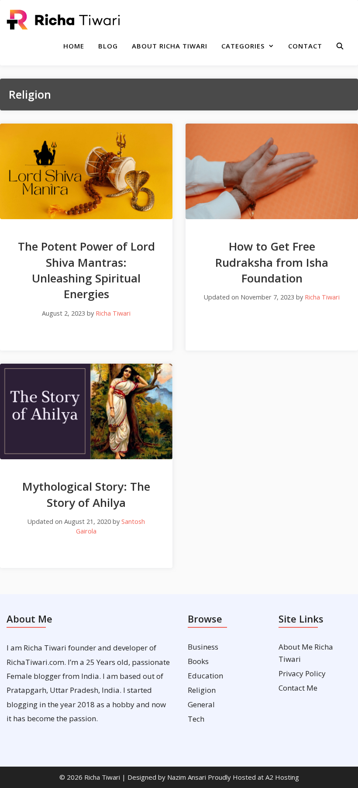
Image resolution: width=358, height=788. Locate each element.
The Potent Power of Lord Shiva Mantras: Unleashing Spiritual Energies (86, 270)
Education (205, 676)
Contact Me (298, 688)
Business (203, 647)
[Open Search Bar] (340, 46)
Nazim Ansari (186, 777)
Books (198, 661)
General (201, 704)
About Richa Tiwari (169, 45)
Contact (305, 45)
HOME (73, 45)
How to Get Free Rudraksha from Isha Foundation (271, 262)
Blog (108, 45)
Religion (202, 690)
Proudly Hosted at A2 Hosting (253, 777)
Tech (196, 719)
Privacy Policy (302, 673)
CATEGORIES (243, 45)
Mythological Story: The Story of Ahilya (86, 494)
